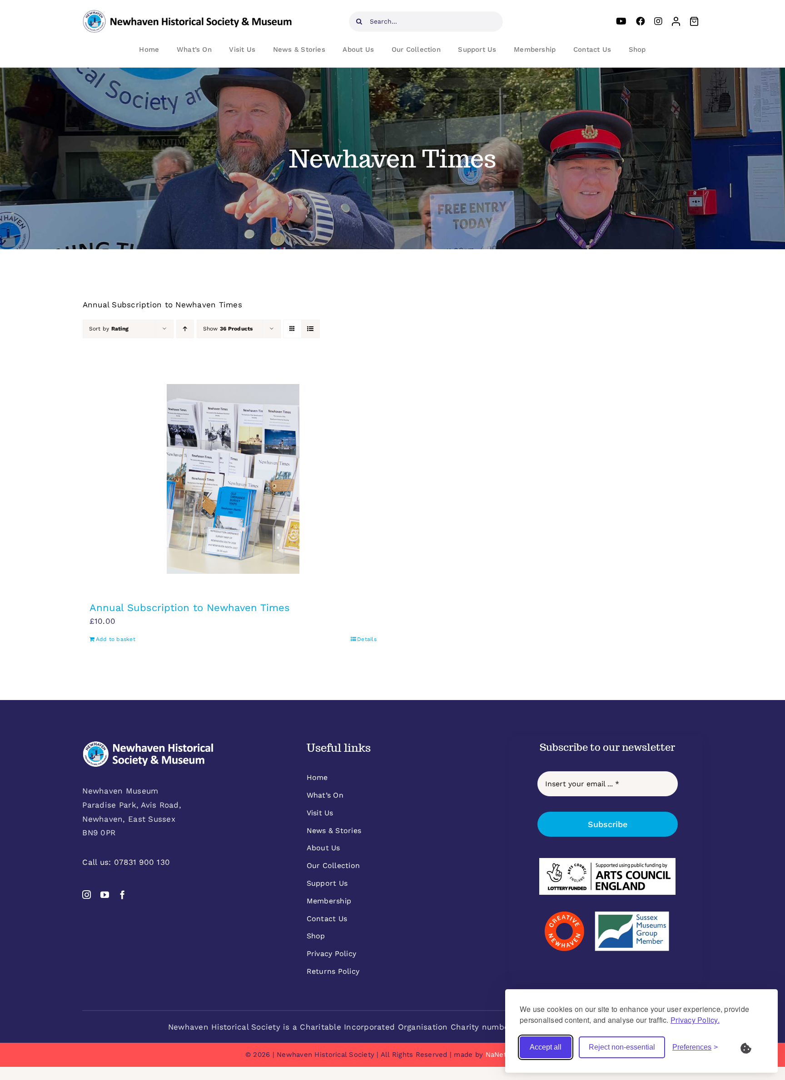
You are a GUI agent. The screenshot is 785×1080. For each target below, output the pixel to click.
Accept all (545, 1047)
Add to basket (115, 639)
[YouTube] (621, 21)
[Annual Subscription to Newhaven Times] (233, 478)
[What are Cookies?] (751, 1047)
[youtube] (104, 894)
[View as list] (310, 329)
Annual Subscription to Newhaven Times (189, 607)
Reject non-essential (622, 1047)
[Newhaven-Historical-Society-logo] (187, 13)
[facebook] (122, 894)
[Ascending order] (185, 329)
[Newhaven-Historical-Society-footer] (148, 744)
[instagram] (86, 894)
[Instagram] (658, 21)
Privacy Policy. (695, 1020)
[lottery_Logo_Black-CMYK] (607, 861)
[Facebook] (640, 21)
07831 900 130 (142, 862)
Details (367, 639)
